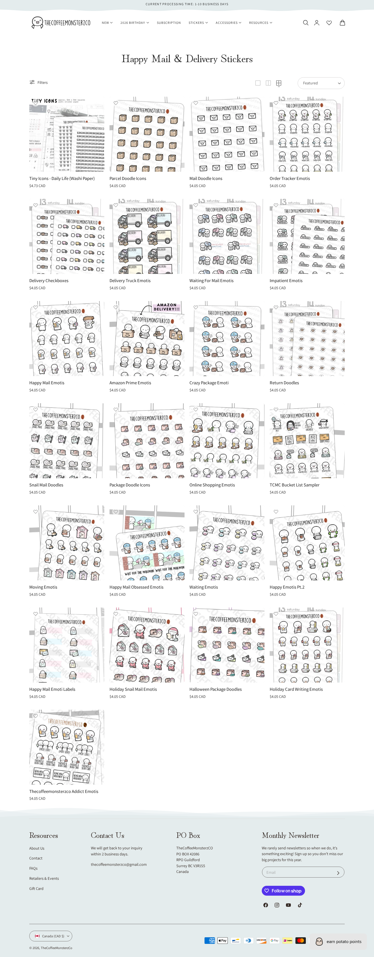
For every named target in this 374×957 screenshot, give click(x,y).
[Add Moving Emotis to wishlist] (35, 511)
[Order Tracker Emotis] (307, 134)
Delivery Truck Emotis (130, 280)
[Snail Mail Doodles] (66, 440)
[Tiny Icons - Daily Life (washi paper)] (66, 134)
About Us (36, 848)
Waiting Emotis (203, 587)
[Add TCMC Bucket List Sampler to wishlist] (276, 409)
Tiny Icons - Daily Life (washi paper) (62, 178)
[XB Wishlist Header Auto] (329, 23)
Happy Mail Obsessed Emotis (136, 587)
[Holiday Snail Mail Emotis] (147, 645)
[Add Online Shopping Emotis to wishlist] (195, 409)
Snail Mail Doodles (46, 485)
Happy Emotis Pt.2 (287, 587)
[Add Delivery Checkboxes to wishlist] (35, 205)
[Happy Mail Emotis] (66, 338)
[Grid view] (258, 83)
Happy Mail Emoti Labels (52, 689)
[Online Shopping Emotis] (226, 440)
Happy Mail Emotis (46, 383)
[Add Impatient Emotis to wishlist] (276, 205)
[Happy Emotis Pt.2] (307, 542)
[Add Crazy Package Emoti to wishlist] (195, 307)
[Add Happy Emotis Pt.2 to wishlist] (276, 511)
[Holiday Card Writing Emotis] (307, 645)
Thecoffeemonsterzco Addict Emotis (63, 791)
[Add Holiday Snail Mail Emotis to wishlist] (115, 613)
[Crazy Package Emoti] (226, 338)
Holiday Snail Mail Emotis (133, 689)
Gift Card (36, 888)
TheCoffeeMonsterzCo (56, 947)
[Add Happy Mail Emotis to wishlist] (35, 307)
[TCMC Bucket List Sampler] (307, 440)
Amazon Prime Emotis (130, 383)
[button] (305, 23)
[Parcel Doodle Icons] (147, 134)
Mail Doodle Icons (205, 178)
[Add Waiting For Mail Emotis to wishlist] (195, 205)
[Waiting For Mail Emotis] (226, 236)
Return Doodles (284, 383)
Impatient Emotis (286, 280)
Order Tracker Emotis (290, 178)
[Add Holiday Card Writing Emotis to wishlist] (276, 613)
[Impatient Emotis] (307, 236)
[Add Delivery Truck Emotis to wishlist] (115, 205)
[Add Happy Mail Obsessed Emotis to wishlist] (115, 511)
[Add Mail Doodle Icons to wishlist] (195, 103)
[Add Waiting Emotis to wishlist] (195, 511)
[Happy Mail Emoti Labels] (66, 645)
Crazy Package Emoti (209, 383)
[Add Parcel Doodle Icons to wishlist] (115, 103)
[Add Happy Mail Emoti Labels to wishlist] (35, 613)
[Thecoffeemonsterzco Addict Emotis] (66, 747)
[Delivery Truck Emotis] (147, 236)
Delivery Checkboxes (48, 280)
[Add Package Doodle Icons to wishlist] (115, 409)
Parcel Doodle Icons (128, 178)
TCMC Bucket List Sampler (295, 485)
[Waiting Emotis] (226, 542)
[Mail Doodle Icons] (226, 134)
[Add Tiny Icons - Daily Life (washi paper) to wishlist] (35, 103)
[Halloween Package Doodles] (226, 645)
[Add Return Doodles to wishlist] (276, 307)
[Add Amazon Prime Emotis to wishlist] (115, 307)
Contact (35, 858)
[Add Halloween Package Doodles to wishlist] (195, 613)
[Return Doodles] (307, 338)
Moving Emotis (43, 587)
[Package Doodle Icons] (147, 440)
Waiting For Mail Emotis (211, 280)
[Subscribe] (338, 872)
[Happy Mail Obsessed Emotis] (147, 542)
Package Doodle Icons (130, 485)
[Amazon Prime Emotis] (147, 338)
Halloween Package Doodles (215, 689)
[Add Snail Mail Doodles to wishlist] (35, 409)
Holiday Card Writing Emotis (296, 689)
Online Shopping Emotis (212, 485)
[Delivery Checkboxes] (66, 236)
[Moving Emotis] (66, 542)
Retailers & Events (44, 878)
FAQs (33, 868)
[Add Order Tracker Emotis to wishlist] (276, 103)
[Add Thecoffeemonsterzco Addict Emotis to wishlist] (35, 716)
